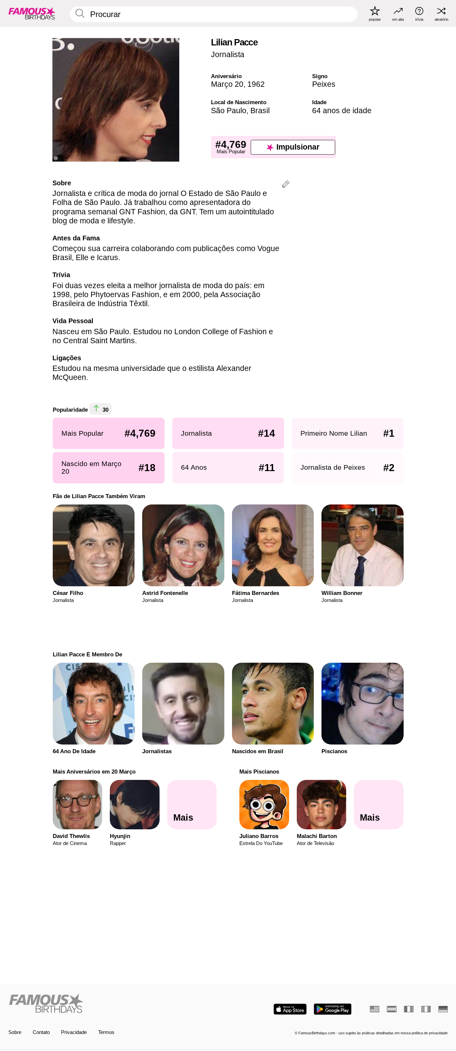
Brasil (260, 110)
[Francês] (408, 1009)
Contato (41, 1032)
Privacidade (74, 1032)
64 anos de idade (342, 110)
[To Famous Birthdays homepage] (32, 13)
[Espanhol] (391, 1009)
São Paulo (228, 110)
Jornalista (227, 54)
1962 (256, 84)
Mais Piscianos (259, 771)
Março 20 (227, 84)
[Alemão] (443, 1009)
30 (104, 410)
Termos (106, 1032)
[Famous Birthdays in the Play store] (333, 1009)
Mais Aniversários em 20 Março (93, 771)
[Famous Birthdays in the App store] (290, 1009)
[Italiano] (426, 1009)
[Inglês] (374, 1009)
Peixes (323, 84)
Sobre (14, 1032)
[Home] (116, 1004)
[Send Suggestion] (285, 185)
